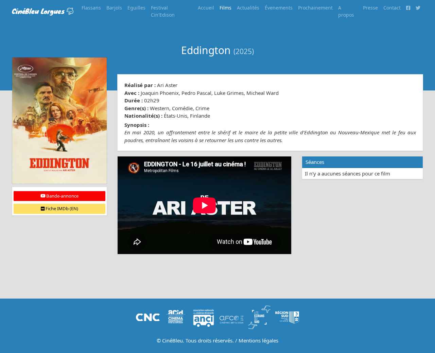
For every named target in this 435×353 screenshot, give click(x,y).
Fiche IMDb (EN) (61, 208)
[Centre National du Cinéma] (148, 316)
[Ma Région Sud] (287, 316)
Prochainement (315, 7)
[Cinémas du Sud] (259, 316)
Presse (370, 7)
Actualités (248, 7)
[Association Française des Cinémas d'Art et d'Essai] (231, 316)
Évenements (279, 7)
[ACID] (176, 316)
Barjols (114, 7)
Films (225, 7)
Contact (392, 7)
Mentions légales (258, 340)
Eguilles (136, 7)
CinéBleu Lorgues (39, 11)
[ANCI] (203, 316)
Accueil (206, 7)
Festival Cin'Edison (163, 11)
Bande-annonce (62, 196)
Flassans (91, 7)
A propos (346, 11)
